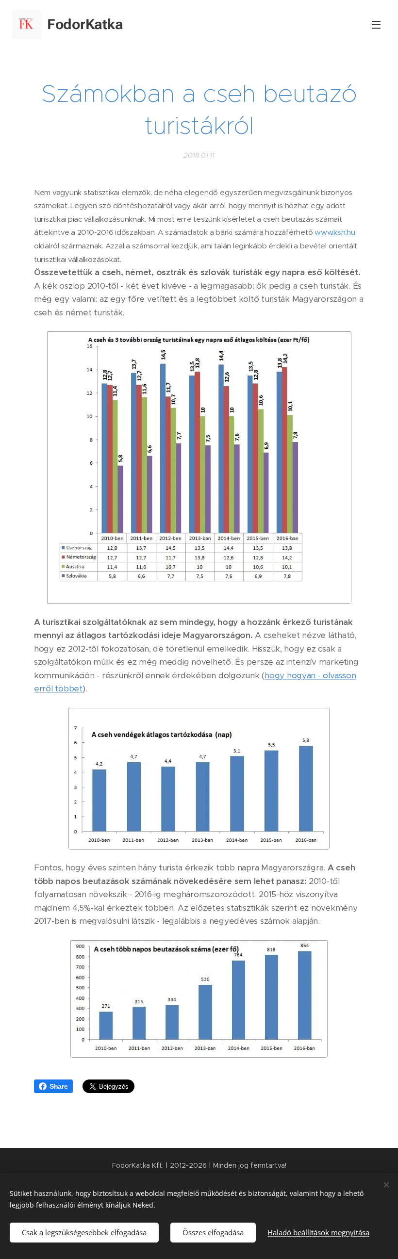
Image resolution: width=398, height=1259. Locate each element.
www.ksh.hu (335, 232)
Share (59, 1086)
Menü (376, 24)
